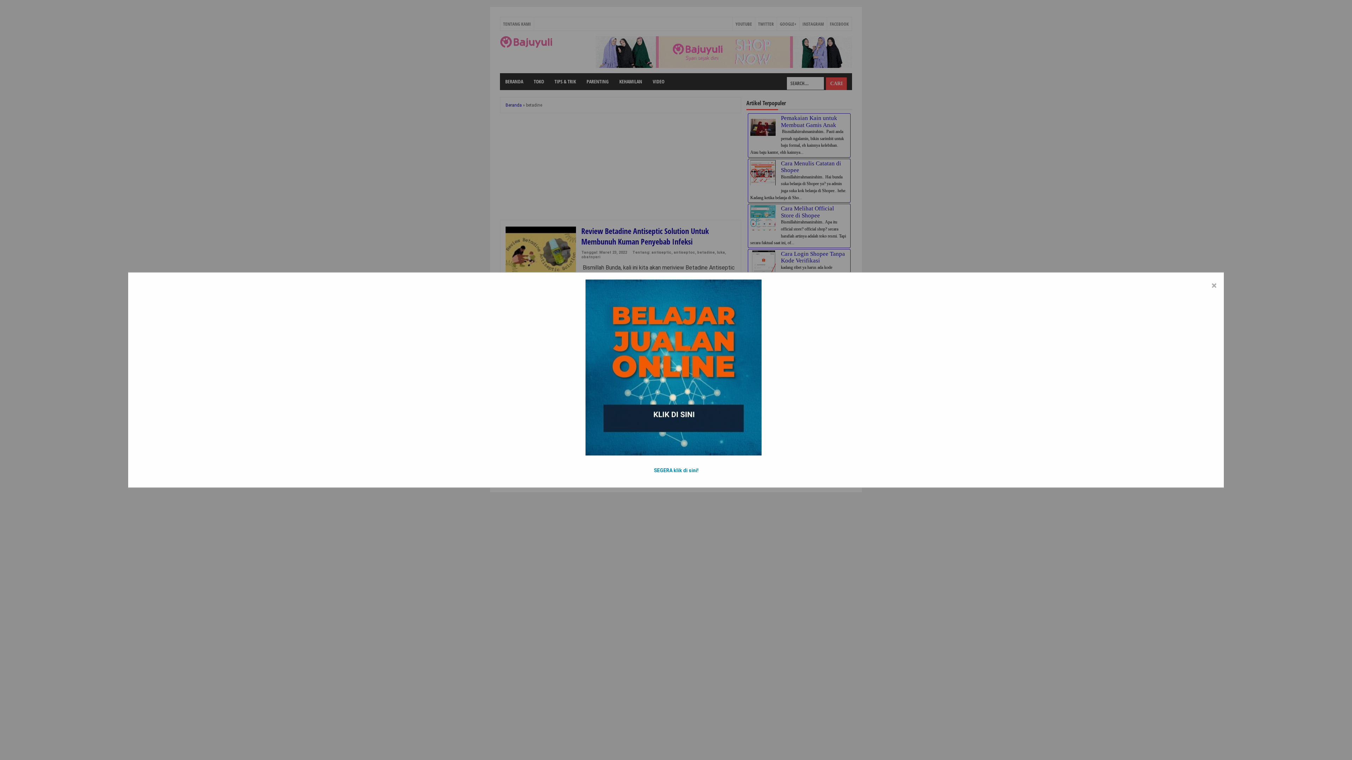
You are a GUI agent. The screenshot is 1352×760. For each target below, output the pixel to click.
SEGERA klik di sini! (676, 470)
